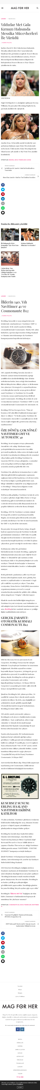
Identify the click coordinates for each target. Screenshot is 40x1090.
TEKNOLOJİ (20, 1063)
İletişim (20, 993)
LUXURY (3, 18)
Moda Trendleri (20, 160)
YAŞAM (20, 1073)
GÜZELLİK (20, 1042)
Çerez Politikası (20, 996)
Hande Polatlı (7, 42)
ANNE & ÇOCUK (20, 1049)
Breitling (8, 609)
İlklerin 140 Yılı (16, 894)
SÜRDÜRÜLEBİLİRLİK (20, 1070)
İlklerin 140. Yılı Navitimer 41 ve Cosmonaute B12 (15, 306)
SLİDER (28, 160)
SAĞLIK (20, 1053)
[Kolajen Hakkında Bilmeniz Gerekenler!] (30, 234)
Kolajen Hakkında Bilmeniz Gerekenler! (28, 244)
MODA (20, 1039)
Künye (20, 989)
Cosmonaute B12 (14, 904)
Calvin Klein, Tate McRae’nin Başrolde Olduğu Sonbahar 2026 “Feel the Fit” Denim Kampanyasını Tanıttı (8, 272)
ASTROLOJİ (20, 1056)
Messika (11, 160)
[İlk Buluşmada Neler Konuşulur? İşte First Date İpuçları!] (10, 234)
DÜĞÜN (20, 1046)
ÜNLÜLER (20, 1060)
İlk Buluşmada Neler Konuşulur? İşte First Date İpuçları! (10, 245)
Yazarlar (20, 986)
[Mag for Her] (20, 8)
